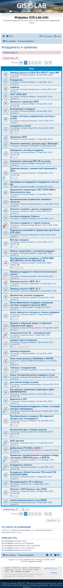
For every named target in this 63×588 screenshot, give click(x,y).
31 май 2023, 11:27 (48, 284)
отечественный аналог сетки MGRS (28, 500)
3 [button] (32, 62)
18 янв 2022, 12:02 (44, 502)
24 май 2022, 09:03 (45, 432)
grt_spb (32, 502)
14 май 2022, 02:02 (45, 443)
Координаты (16, 80)
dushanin (32, 467)
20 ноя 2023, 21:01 (45, 218)
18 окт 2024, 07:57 (46, 121)
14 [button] (46, 62)
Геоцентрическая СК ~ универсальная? (30, 333)
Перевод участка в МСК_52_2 (25, 281)
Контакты (9, 569)
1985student (34, 284)
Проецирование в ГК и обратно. (26, 482)
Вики (36, 569)
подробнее (34, 587)
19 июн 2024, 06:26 (44, 139)
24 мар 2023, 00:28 (42, 307)
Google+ (39, 11)
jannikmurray (34, 89)
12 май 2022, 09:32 (50, 450)
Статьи (24, 567)
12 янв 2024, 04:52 (44, 194)
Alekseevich (34, 235)
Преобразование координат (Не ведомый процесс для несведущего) (31, 417)
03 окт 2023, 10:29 (48, 235)
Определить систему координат (26, 150)
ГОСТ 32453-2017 (18, 94)
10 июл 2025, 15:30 (44, 97)
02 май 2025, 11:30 (44, 104)
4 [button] (36, 62)
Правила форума (10, 53)
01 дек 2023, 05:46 (43, 211)
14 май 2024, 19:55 (44, 152)
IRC (12, 571)
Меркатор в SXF (18, 399)
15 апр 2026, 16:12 (44, 82)
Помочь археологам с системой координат (32, 251)
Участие (18, 569)
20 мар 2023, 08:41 (45, 314)
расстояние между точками (24, 382)
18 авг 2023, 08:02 (45, 276)
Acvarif (32, 263)
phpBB (26, 559)
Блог (7, 571)
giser (31, 307)
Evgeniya (33, 218)
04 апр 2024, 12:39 (43, 163)
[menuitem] (9, 36)
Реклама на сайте (23, 571)
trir (30, 484)
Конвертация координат (22, 109)
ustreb (31, 211)
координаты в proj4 (20, 126)
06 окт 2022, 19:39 (47, 370)
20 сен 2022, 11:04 (51, 384)
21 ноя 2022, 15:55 (44, 353)
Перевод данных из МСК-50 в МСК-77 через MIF (34, 72)
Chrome (32, 394)
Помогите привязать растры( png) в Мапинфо (34, 143)
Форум (25, 569)
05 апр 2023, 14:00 (46, 297)
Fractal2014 (34, 146)
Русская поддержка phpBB (31, 561)
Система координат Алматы (24, 216)
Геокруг (54, 572)
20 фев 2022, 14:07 (44, 477)
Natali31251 (33, 370)
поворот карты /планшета (23, 340)
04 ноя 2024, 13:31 (44, 111)
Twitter (15, 11)
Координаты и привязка (19, 47)
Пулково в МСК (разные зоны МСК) (28, 489)
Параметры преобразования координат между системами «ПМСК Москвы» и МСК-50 (34, 456)
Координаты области (21, 465)
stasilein (32, 253)
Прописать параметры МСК (24, 101)
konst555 (33, 276)
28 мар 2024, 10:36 (45, 173)
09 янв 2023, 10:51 (45, 342)
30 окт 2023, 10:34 (50, 225)
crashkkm (33, 297)
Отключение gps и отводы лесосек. (28, 429)
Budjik (31, 163)
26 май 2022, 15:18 (46, 421)
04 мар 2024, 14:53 (45, 187)
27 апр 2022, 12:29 (45, 460)
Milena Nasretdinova (37, 361)
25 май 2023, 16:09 (48, 291)
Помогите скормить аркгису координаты (31, 209)
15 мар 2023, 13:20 (42, 335)
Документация (34, 567)
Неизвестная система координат (27, 295)
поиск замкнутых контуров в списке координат (35, 312)
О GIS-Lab (16, 567)
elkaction (32, 342)
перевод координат (20, 351)
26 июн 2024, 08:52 (45, 128)
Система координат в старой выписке (30, 223)
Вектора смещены (19, 240)
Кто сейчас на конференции (16, 527)
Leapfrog (14, 87)
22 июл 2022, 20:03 (44, 401)
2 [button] (29, 62)
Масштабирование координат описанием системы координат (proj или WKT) (31, 303)
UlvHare (32, 173)
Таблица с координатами (23, 367)
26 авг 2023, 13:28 (44, 253)
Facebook (27, 11)
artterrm (32, 242)
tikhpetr (32, 75)
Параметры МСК (18, 137)
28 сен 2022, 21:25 (50, 377)
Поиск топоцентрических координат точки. (32, 375)
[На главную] (31, 4)
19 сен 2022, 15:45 (44, 394)
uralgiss (32, 187)
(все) (31, 569)
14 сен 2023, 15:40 (44, 242)
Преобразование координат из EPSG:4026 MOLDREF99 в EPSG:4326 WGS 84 (32, 259)
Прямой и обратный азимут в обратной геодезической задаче (30, 324)
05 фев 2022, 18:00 (45, 491)
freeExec (33, 421)
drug (31, 335)
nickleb (32, 477)
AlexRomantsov (35, 204)
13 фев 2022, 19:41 (41, 484)
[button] (20, 63)
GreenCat (33, 121)
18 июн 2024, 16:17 (48, 146)
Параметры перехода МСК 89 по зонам (30, 161)
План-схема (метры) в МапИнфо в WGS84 (31, 358)
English (49, 11)
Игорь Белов (35, 225)
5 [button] (39, 62)
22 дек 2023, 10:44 (51, 204)
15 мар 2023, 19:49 (50, 328)
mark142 (32, 128)
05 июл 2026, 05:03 (44, 75)
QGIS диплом (17, 441)
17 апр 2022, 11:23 (45, 467)
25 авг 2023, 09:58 (44, 263)
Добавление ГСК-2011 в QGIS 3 (26, 448)
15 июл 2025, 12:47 (49, 89)
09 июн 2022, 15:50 (50, 411)
